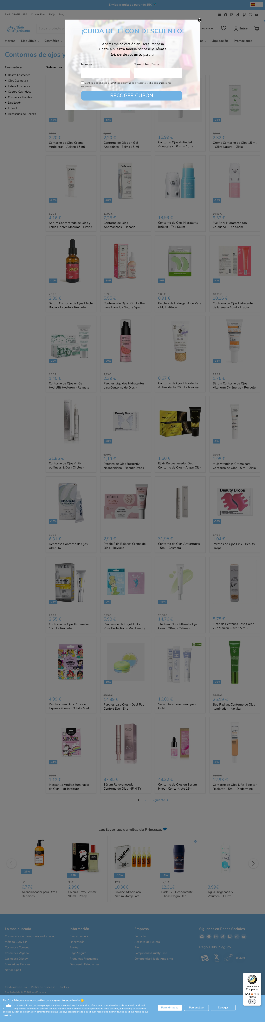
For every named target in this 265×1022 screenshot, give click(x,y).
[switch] (252, 1001)
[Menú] (258, 975)
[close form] (199, 20)
